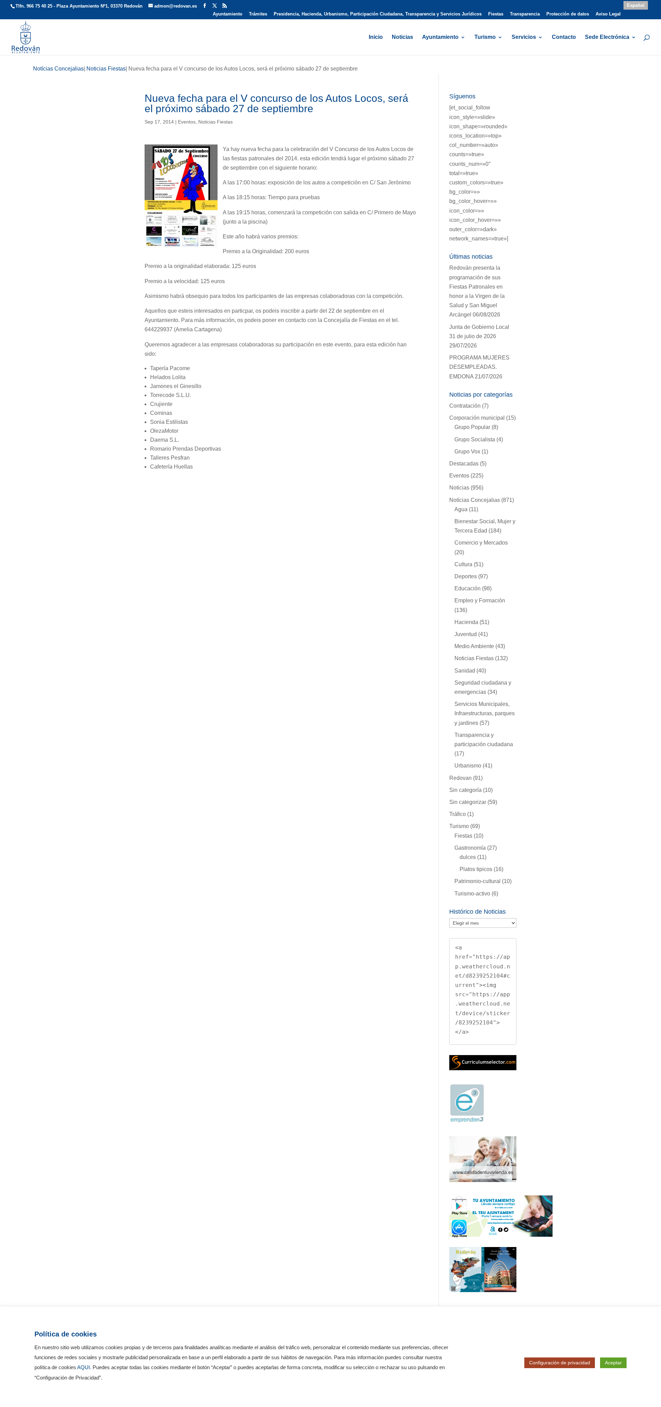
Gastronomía (470, 848)
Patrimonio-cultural (477, 881)
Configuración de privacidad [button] (559, 1362)
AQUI (83, 1367)
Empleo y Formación (479, 600)
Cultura (463, 564)
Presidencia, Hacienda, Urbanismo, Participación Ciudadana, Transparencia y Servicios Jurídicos (378, 14)
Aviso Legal (608, 14)
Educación (467, 588)
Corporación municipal (477, 418)
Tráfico (457, 814)
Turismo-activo (472, 893)
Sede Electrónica (607, 37)
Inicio (376, 37)
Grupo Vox (467, 451)
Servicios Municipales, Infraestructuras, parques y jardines (484, 713)
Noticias (402, 37)
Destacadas (464, 463)
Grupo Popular (472, 427)
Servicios (524, 37)
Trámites (258, 14)
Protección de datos (567, 14)
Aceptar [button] (613, 1362)
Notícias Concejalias (474, 500)
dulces (468, 857)
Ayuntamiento (227, 14)
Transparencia (525, 14)
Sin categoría (465, 790)
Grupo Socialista (474, 439)
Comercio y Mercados (481, 543)
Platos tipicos (476, 869)
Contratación (465, 406)
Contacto (564, 37)
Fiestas (495, 14)
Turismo (485, 37)
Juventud (465, 634)
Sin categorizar (467, 802)
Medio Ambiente (474, 646)
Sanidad (464, 671)
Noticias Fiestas (215, 122)
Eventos (187, 122)
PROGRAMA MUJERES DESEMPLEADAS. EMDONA (479, 367)
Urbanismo (467, 766)
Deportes (465, 576)
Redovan (460, 778)
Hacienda (466, 622)
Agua (461, 509)
